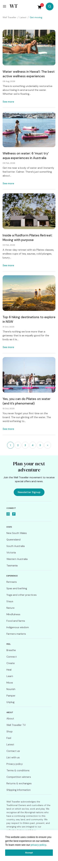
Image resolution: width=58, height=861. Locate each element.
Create (10, 663)
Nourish (10, 689)
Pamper (10, 695)
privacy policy (38, 844)
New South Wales (16, 533)
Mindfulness (13, 614)
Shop (9, 731)
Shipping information (18, 790)
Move (9, 682)
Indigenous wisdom (17, 627)
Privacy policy (14, 764)
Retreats (11, 582)
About (10, 718)
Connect (11, 656)
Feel (8, 738)
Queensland (13, 539)
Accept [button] (29, 852)
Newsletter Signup (29, 492)
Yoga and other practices (21, 595)
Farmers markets (16, 633)
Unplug (10, 702)
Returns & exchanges (19, 783)
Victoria (11, 552)
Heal (8, 669)
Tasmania (12, 565)
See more (8, 101)
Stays (9, 601)
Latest (10, 744)
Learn (9, 676)
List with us (13, 757)
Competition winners (18, 777)
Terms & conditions (17, 770)
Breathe (11, 650)
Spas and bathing (16, 588)
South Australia (15, 546)
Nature (10, 608)
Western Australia (17, 559)
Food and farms (15, 621)
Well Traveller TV (16, 725)
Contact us (13, 751)
